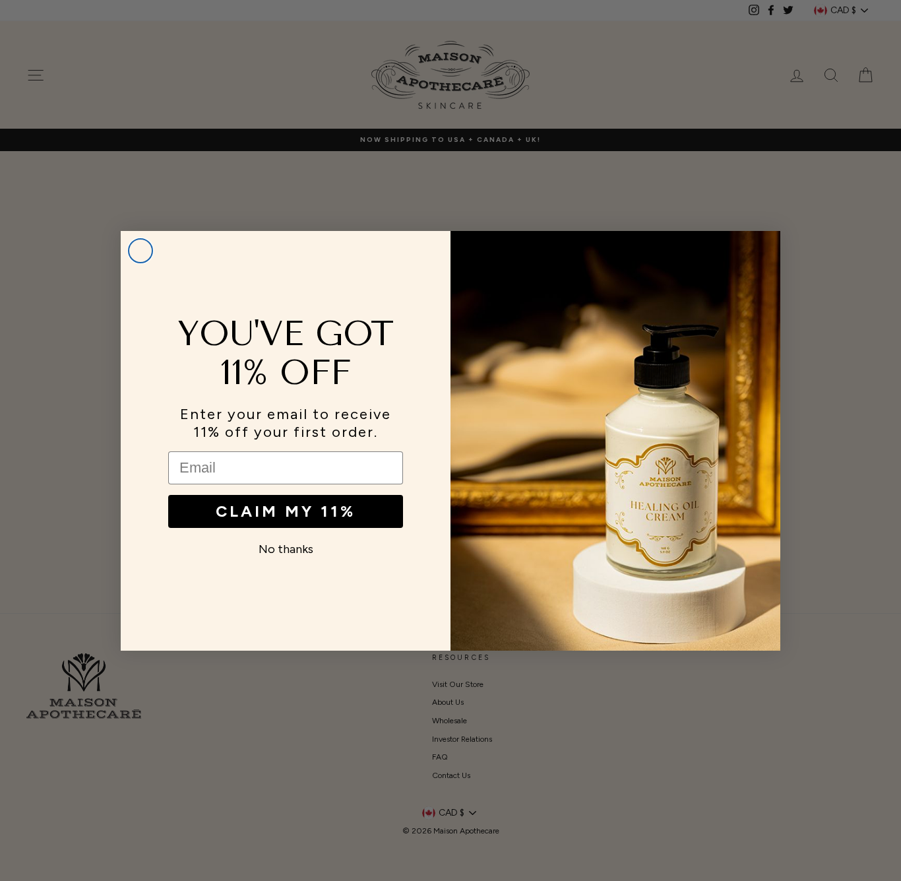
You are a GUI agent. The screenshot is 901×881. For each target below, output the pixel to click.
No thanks (286, 549)
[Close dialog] (140, 251)
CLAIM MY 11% (286, 511)
